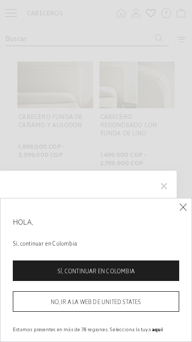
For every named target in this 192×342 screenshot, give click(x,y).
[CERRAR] (183, 207)
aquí (157, 329)
